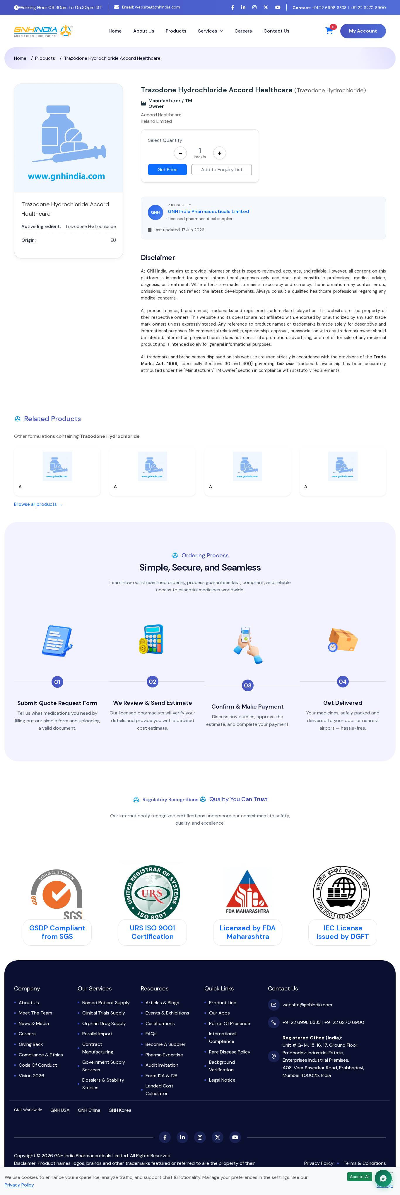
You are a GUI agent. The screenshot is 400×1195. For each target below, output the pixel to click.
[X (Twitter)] (266, 7)
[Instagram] (254, 7)
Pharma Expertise (164, 1055)
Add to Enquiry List (221, 169)
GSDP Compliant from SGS (57, 932)
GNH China (89, 1110)
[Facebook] (232, 7)
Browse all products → (38, 504)
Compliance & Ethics (41, 1055)
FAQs (151, 1034)
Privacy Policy (319, 1163)
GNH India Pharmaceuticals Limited (208, 211)
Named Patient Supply (106, 1003)
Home (115, 31)
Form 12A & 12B (161, 1076)
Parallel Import (97, 1034)
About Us (143, 31)
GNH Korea (120, 1110)
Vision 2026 (31, 1076)
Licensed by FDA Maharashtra (248, 932)
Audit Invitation (162, 1065)
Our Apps (219, 1013)
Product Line (222, 1003)
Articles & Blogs (162, 1003)
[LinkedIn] (243, 7)
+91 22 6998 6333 (319, 7)
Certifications (160, 1023)
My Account (363, 31)
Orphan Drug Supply (104, 1023)
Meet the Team (35, 1013)
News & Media (34, 1023)
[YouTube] (278, 7)
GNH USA (60, 1110)
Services (207, 31)
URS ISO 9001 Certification (152, 932)
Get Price (167, 169)
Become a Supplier (166, 1044)
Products (176, 31)
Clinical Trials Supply (103, 1013)
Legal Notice (222, 1080)
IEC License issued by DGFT (343, 932)
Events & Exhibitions (167, 1013)
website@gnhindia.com (151, 7)
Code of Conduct (38, 1065)
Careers (243, 31)
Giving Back (31, 1044)
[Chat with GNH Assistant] (383, 1178)
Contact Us (276, 31)
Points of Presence (229, 1023)
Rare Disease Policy (229, 1052)
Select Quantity (165, 140)
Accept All (360, 1176)
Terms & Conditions (364, 1163)
